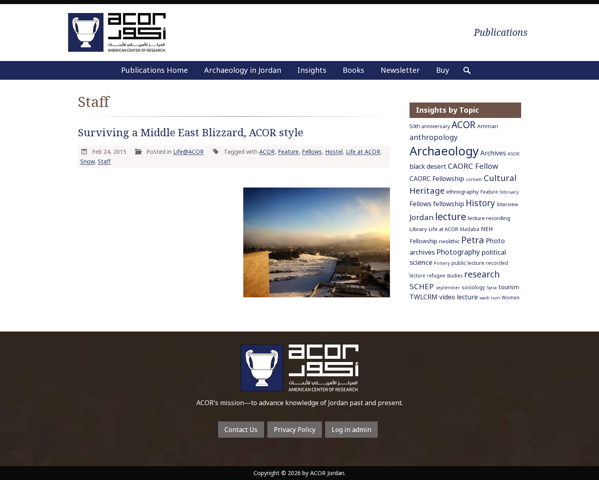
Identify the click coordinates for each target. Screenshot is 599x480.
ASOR (514, 154)
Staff (104, 161)
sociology (473, 287)
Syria (492, 287)
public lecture (467, 263)
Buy (442, 70)
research (482, 274)
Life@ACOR (188, 151)
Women (511, 297)
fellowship (448, 204)
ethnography (462, 191)
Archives (493, 152)
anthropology (434, 137)
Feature (288, 151)
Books (353, 70)
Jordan (422, 217)
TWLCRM (424, 296)
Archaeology (444, 151)
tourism (508, 287)
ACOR (267, 151)
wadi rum (490, 298)
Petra (472, 240)
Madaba (469, 229)
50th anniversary (430, 126)
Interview (507, 204)
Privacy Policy (294, 429)
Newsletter (400, 70)
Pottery (442, 263)
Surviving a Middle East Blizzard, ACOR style (190, 132)
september (448, 287)
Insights (311, 70)
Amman (487, 126)
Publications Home (154, 70)
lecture (450, 216)
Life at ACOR (363, 151)
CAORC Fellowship (437, 179)
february (509, 192)
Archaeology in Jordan (242, 70)
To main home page (299, 368)
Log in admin (351, 429)
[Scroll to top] (578, 461)
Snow (87, 161)
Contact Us (241, 429)
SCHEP (422, 286)
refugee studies (444, 275)
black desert (428, 166)
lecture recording (489, 218)
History (480, 203)
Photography (458, 252)
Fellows (312, 151)
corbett (474, 179)
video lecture (458, 297)
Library (418, 229)
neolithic (449, 241)
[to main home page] (117, 32)
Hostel (334, 151)
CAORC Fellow (473, 166)
